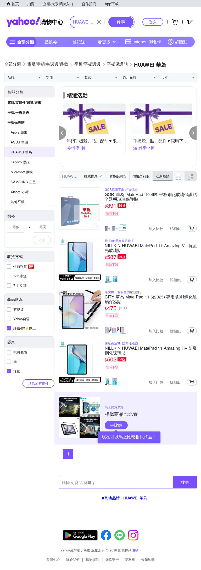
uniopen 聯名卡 (146, 42)
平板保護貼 (16, 122)
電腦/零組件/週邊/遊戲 (24, 102)
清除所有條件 (38, 383)
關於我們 (73, 559)
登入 (153, 22)
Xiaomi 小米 (20, 191)
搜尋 (185, 482)
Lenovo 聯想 (20, 161)
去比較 (116, 425)
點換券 (50, 42)
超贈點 (181, 42)
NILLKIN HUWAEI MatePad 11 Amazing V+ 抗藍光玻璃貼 (151, 248)
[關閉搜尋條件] (99, 22)
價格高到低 (140, 176)
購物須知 (92, 559)
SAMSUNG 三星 (23, 181)
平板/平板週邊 (18, 112)
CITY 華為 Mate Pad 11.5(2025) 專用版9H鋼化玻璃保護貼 (151, 299)
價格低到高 (117, 176)
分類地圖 (148, 559)
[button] (62, 133)
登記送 (78, 42)
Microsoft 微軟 (22, 171)
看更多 (104, 42)
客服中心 (53, 559)
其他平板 (17, 201)
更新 (136, 550)
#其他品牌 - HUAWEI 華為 (124, 497)
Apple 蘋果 (19, 132)
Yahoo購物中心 (34, 22)
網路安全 (112, 559)
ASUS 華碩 (19, 142)
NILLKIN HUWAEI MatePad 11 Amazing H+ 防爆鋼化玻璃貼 (151, 350)
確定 (41, 239)
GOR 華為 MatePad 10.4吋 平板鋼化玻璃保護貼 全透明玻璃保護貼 (151, 196)
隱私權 (130, 559)
